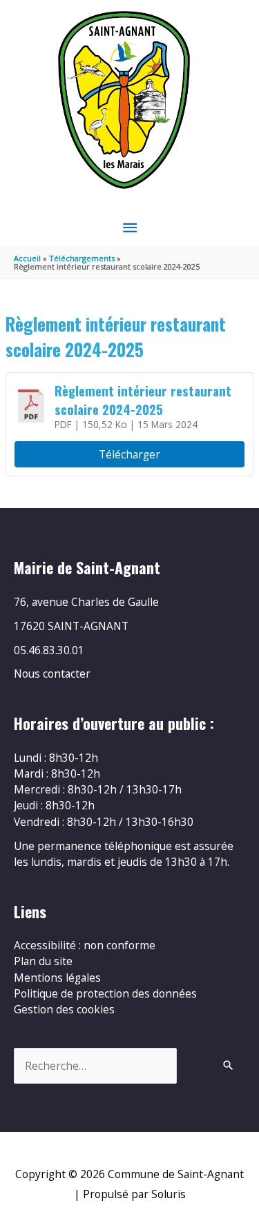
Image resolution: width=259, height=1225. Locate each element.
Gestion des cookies (64, 1009)
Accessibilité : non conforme (84, 945)
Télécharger (129, 454)
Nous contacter (52, 673)
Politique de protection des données (105, 993)
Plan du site (43, 961)
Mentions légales (57, 977)
